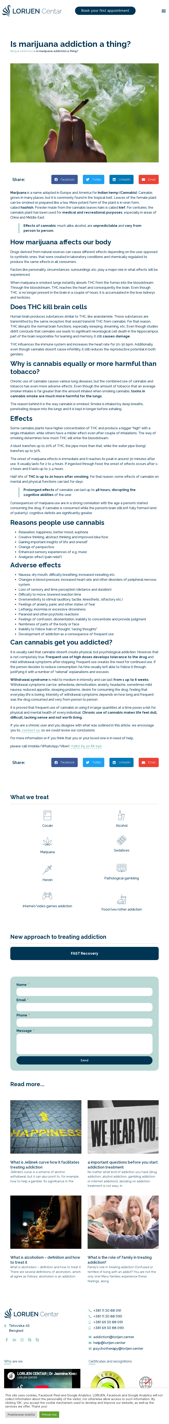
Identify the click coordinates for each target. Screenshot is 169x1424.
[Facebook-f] (6, 1339)
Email (21, 1000)
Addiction (26, 51)
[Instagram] (22, 1339)
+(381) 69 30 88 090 (86, 746)
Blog (13, 51)
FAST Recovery (84, 953)
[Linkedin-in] (14, 1339)
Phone (22, 1015)
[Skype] (29, 1339)
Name (21, 985)
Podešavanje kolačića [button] (21, 1414)
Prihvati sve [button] (49, 1414)
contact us (31, 730)
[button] (163, 10)
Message (24, 1031)
